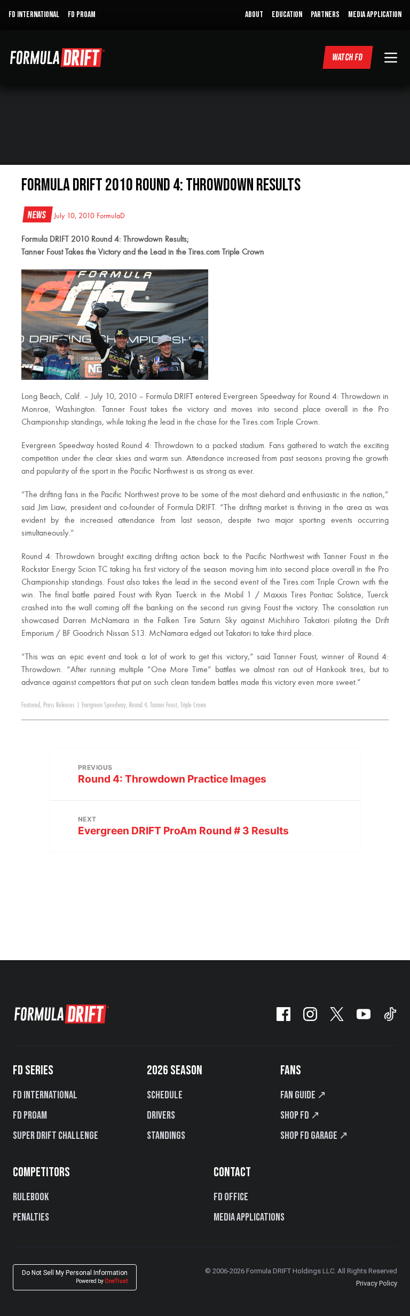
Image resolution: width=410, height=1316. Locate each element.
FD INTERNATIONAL (34, 15)
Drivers (161, 1115)
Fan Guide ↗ (303, 1095)
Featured (30, 705)
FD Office (231, 1197)
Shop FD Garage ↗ (314, 1135)
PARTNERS (325, 15)
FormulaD (111, 216)
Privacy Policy (376, 1283)
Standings (166, 1135)
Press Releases (59, 705)
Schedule (165, 1095)
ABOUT (254, 15)
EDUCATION (287, 15)
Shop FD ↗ (300, 1115)
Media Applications (249, 1217)
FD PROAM (82, 15)
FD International (45, 1095)
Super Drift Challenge (55, 1135)
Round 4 (138, 705)
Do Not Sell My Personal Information (75, 1277)
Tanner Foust (163, 705)
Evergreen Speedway (104, 705)
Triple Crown (193, 705)
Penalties (31, 1217)
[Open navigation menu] (390, 57)
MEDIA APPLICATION (374, 15)
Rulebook (31, 1197)
